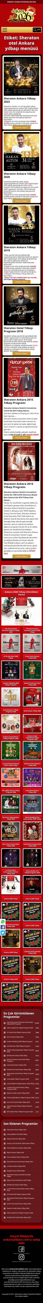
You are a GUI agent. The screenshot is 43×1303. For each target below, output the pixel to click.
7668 (37, 1032)
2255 (37, 1107)
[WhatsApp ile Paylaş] (3, 921)
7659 (37, 1037)
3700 (37, 1074)
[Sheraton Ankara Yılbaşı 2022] (21, 76)
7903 (37, 1028)
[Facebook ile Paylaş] (3, 927)
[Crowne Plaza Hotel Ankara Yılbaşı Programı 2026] (21, 582)
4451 (37, 1060)
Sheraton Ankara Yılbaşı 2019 (20, 248)
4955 (37, 1051)
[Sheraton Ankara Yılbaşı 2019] (21, 225)
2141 (37, 1112)
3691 (37, 1079)
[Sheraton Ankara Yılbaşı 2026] (21, 569)
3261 (37, 1093)
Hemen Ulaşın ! (21, 127)
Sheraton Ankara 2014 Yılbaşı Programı (18, 485)
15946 (37, 1023)
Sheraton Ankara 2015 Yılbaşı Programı (18, 401)
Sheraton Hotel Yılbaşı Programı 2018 (18, 329)
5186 (37, 1046)
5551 (37, 1042)
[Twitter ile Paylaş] (3, 932)
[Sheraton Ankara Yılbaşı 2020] (21, 151)
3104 (37, 1102)
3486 (37, 1088)
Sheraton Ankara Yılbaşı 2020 (20, 175)
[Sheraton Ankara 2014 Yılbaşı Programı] (21, 461)
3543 (37, 1084)
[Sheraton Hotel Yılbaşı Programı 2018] (21, 306)
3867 (37, 1070)
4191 (37, 1065)
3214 (37, 1098)
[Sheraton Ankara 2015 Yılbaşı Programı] (21, 377)
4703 (37, 1056)
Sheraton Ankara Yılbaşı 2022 (20, 100)
